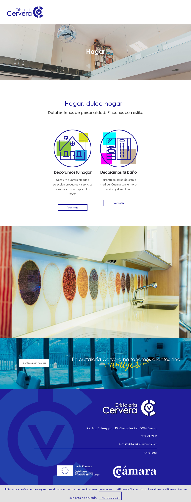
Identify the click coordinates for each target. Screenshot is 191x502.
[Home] (26, 19)
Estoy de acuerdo (110, 498)
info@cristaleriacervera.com (138, 444)
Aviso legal (150, 452)
